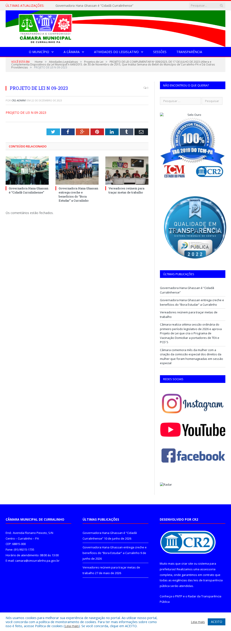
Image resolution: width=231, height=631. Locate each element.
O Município (39, 52)
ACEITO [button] (216, 621)
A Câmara (72, 52)
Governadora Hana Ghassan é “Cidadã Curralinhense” (28, 190)
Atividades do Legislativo (116, 52)
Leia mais (72, 626)
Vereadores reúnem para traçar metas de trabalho (126, 190)
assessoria (207, 569)
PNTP (178, 596)
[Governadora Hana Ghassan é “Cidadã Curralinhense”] (27, 170)
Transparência (189, 52)
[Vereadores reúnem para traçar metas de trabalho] (126, 170)
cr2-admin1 (19, 100)
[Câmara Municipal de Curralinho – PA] (115, 27)
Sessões (159, 52)
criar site (187, 563)
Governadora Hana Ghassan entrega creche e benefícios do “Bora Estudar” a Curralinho (101, 6)
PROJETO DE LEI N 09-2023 (26, 112)
